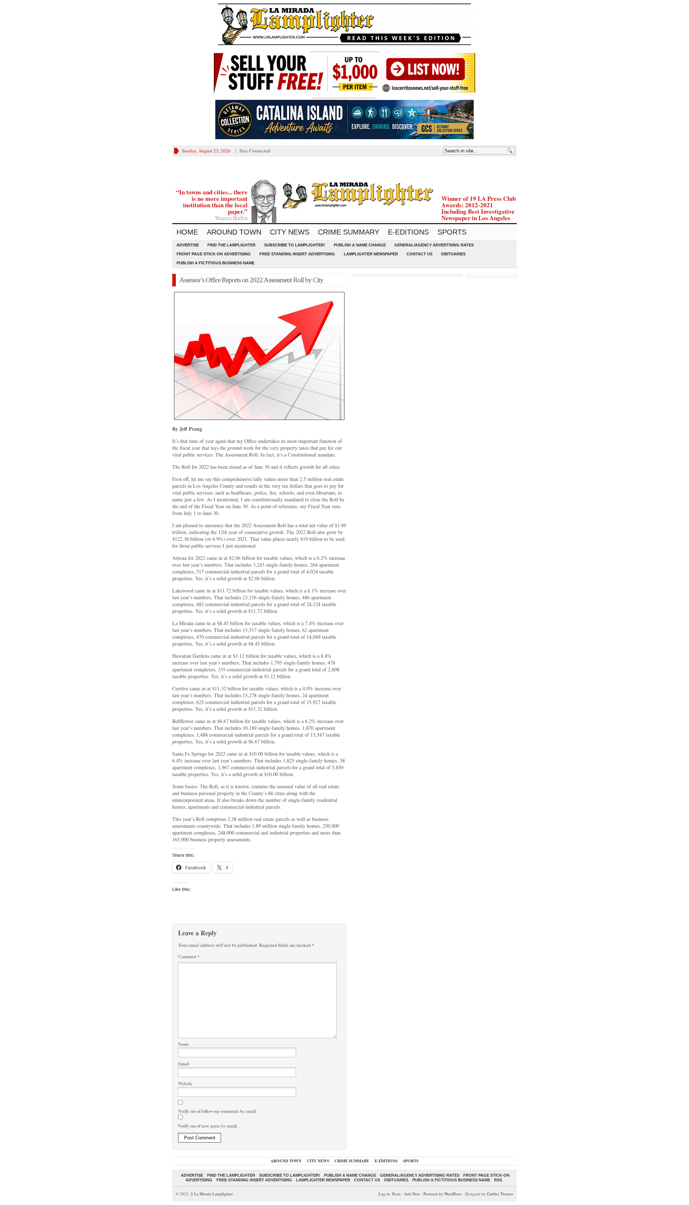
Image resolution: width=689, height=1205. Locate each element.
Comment (189, 957)
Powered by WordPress (442, 1193)
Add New (412, 1193)
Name (183, 1044)
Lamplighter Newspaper (371, 254)
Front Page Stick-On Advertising (214, 254)
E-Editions (408, 232)
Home (187, 232)
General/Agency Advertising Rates (434, 245)
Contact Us (419, 254)
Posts (396, 1193)
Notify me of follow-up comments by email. (217, 1111)
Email (183, 1064)
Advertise (188, 245)
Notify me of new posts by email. (208, 1126)
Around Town (234, 232)
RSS (498, 1180)
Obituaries (453, 254)
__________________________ (344, 96)
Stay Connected (254, 150)
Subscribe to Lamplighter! (294, 245)
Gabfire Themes (500, 1193)
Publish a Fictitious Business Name (215, 263)
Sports (452, 232)
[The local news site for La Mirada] (344, 194)
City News (289, 232)
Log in (384, 1193)
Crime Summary (348, 232)
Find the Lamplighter (231, 245)
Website (185, 1084)
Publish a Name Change (360, 245)
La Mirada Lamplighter (212, 1193)
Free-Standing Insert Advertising (297, 254)
